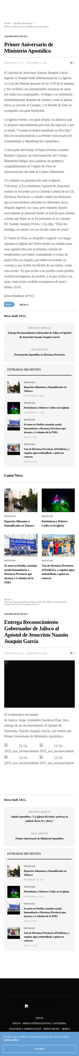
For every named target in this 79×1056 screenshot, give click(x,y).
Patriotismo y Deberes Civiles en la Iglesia (46, 407)
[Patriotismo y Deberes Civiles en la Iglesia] (13, 408)
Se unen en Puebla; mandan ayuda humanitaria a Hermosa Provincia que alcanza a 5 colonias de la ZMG (45, 428)
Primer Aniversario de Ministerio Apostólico (40, 838)
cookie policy (11, 1039)
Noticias (29, 382)
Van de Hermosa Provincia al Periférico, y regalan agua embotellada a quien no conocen (47, 452)
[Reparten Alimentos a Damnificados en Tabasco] (13, 387)
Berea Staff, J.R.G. (14, 63)
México (24, 305)
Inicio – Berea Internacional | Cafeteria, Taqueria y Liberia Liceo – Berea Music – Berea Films (39, 1028)
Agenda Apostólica (16, 36)
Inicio (39, 1018)
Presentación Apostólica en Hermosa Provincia (39, 354)
